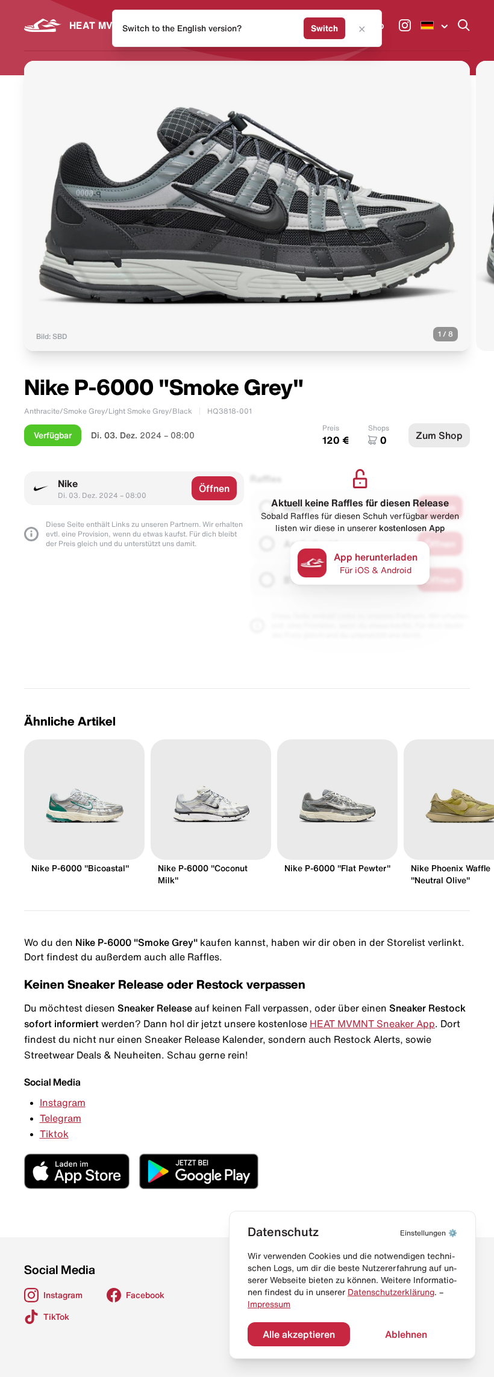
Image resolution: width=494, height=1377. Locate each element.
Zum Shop (439, 435)
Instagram (63, 1102)
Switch (324, 28)
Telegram (60, 1118)
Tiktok (54, 1134)
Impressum (269, 1304)
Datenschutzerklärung (391, 1292)
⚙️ (428, 1233)
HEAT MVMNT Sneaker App (372, 1023)
